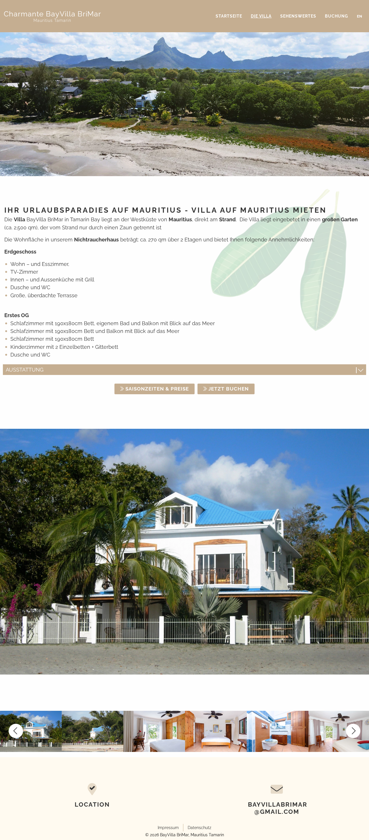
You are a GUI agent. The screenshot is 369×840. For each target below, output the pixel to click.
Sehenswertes (298, 16)
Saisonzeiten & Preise (157, 389)
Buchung (336, 16)
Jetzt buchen (228, 389)
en (359, 16)
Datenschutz (199, 827)
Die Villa (261, 16)
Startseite (229, 16)
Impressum (168, 827)
